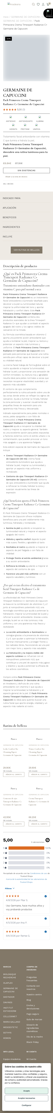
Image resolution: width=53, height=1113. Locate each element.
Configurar (26, 1105)
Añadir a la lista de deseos (16, 177)
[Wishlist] (38, 4)
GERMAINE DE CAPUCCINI (25, 17)
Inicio (6, 17)
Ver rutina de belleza (27, 250)
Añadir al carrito (14, 774)
